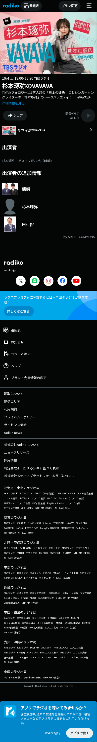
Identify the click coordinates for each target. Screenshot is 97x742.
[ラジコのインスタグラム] (48, 281)
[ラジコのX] (21, 281)
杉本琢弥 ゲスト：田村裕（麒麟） (28, 160)
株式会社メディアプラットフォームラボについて (39, 475)
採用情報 (10, 460)
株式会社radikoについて (21, 444)
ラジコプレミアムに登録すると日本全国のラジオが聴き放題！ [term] (46, 299)
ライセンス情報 (15, 424)
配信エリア (12, 401)
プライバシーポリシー (20, 417)
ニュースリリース (16, 452)
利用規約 (10, 409)
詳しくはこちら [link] (18, 311)
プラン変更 (69, 6)
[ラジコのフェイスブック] (62, 281)
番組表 (34, 6)
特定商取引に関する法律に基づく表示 (31, 468)
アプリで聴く (79, 733)
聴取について (13, 393)
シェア (18, 115)
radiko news (13, 432)
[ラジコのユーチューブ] (76, 281)
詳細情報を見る (13, 103)
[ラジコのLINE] (35, 281)
